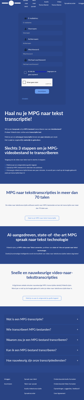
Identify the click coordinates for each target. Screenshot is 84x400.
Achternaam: (33, 39)
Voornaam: (32, 29)
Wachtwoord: (33, 50)
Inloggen (25, 98)
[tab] (42, 319)
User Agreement (41, 71)
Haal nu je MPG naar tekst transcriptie (42, 218)
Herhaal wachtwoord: (37, 60)
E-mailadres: (33, 18)
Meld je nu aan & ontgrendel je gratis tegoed (42, 298)
